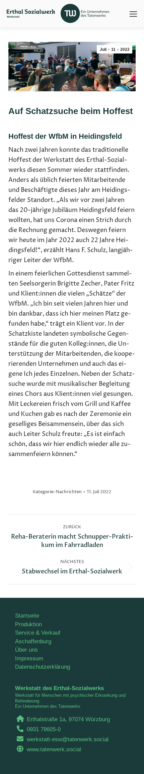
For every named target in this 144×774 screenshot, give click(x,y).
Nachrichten (69, 492)
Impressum (29, 658)
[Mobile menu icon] (133, 14)
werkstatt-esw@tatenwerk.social (68, 739)
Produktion (28, 624)
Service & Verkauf (37, 633)
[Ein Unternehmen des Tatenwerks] (87, 14)
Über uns (26, 650)
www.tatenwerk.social (54, 749)
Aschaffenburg (33, 641)
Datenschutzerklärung (42, 667)
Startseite (27, 616)
